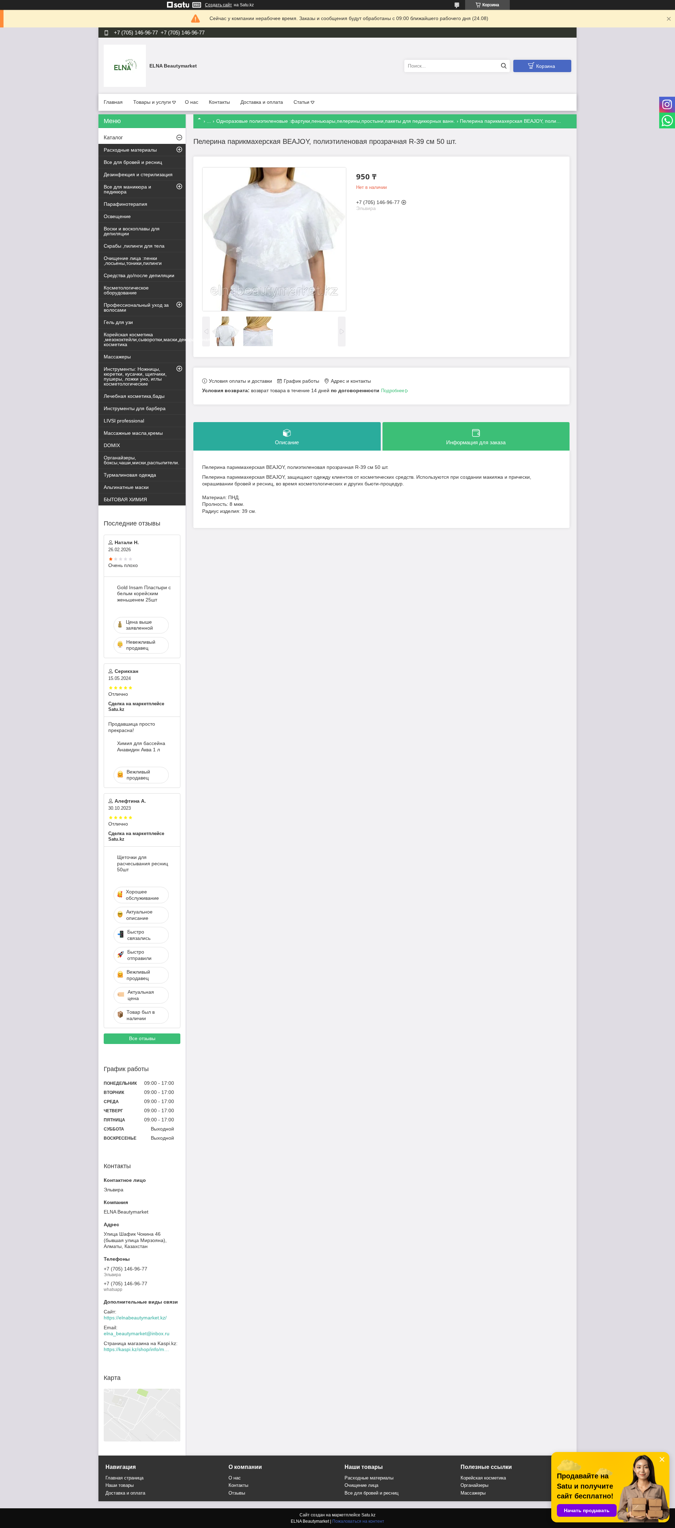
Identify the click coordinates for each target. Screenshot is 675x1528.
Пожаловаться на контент (358, 1521)
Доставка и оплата (261, 102)
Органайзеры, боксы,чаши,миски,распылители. (141, 460)
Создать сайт (218, 4)
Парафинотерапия (125, 204)
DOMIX (112, 445)
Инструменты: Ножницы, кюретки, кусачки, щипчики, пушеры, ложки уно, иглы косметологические (135, 376)
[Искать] (503, 66)
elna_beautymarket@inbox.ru (136, 1333)
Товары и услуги (152, 102)
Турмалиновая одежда (130, 475)
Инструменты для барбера (135, 408)
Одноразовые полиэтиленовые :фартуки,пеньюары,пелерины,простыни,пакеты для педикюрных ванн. (335, 121)
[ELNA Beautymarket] (125, 65)
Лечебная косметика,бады (134, 396)
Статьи (301, 102)
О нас (191, 102)
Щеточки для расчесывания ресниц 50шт (142, 863)
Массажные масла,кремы (133, 433)
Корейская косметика (483, 1478)
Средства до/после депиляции (139, 275)
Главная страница (124, 1478)
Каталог (113, 137)
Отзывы (237, 1493)
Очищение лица (361, 1485)
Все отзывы (142, 1038)
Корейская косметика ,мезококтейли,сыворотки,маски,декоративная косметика (145, 339)
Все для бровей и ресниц (133, 162)
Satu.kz (368, 1515)
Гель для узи (118, 322)
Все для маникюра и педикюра (127, 189)
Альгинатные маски (126, 487)
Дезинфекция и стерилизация (138, 174)
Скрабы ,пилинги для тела (134, 246)
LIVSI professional (124, 421)
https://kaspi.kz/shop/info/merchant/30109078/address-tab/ (137, 1349)
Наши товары (119, 1485)
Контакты (219, 102)
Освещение (117, 216)
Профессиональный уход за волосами (136, 307)
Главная (113, 102)
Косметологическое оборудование (126, 290)
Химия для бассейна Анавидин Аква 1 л (141, 746)
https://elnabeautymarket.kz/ (135, 1317)
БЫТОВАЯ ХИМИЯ (125, 499)
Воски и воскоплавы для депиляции (132, 231)
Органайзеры (474, 1485)
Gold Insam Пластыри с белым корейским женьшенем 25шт (144, 594)
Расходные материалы (130, 150)
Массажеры (117, 356)
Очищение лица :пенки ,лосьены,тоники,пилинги (133, 260)
